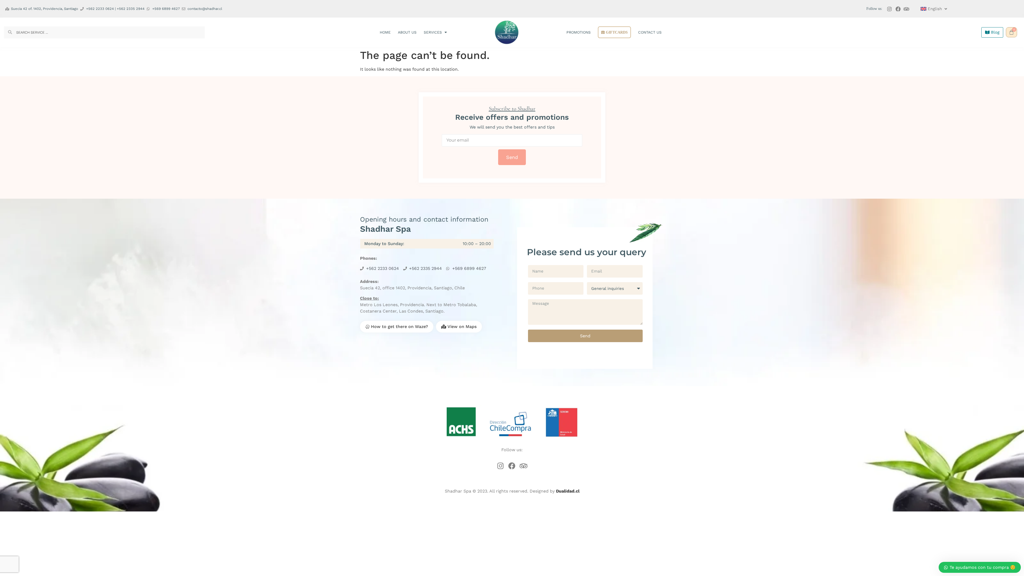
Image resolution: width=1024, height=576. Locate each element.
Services (433, 32)
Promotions (578, 32)
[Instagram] (889, 9)
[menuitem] (933, 9)
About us (407, 32)
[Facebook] (898, 9)
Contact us (650, 32)
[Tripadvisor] (906, 9)
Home (385, 32)
